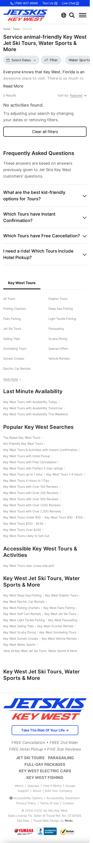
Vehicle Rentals (59, 358)
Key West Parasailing (62, 620)
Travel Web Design (46, 820)
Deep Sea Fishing (60, 308)
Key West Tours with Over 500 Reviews (30, 499)
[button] (45, 195)
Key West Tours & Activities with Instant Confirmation (40, 450)
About (37, 790)
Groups (70, 786)
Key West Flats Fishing (59, 608)
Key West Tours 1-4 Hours (64, 474)
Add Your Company (58, 790)
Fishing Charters (14, 308)
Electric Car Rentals (17, 368)
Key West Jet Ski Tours (60, 614)
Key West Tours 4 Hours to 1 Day (26, 480)
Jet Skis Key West (55, 810)
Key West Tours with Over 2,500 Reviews (32, 511)
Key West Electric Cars (45, 771)
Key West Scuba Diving (19, 632)
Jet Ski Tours (12, 328)
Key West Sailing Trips (18, 626)
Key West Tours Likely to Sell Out (26, 536)
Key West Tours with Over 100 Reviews (30, 486)
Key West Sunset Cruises (20, 638)
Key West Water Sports (19, 644)
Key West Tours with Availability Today (30, 402)
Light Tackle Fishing (62, 318)
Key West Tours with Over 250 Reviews (30, 493)
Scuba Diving (57, 338)
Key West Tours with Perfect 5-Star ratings (33, 468)
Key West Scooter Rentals (55, 626)
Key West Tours (22, 283)
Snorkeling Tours (14, 348)
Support (23, 790)
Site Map (23, 820)
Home (6, 29)
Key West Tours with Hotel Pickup (26, 456)
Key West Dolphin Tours (61, 595)
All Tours (9, 298)
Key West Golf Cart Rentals (22, 614)
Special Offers (58, 348)
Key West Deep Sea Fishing (22, 595)
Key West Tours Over (22, 530)
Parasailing (56, 328)
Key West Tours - (64, 517)
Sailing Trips (11, 338)
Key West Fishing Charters (21, 608)
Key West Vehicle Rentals (59, 638)
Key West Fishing (44, 777)
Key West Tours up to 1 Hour (23, 474)
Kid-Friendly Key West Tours (23, 443)
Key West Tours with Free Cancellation (30, 462)
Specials (33, 786)
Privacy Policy (26, 803)
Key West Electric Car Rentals (24, 601)
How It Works (52, 786)
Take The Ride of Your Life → (45, 730)
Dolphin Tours (57, 298)
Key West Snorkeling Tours (57, 632)
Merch (19, 786)
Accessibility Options (28, 798)
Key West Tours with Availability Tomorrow (32, 408)
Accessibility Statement (63, 798)
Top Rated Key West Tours (21, 437)
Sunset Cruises (13, 358)
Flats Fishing (12, 318)
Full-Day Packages (44, 764)
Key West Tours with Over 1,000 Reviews (32, 505)
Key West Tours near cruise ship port (28, 565)
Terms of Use (49, 803)
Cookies (68, 803)
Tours (16, 29)
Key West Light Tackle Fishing (24, 620)
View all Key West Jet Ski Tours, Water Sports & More (40, 651)
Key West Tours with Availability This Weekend (35, 414)
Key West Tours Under (22, 517)
